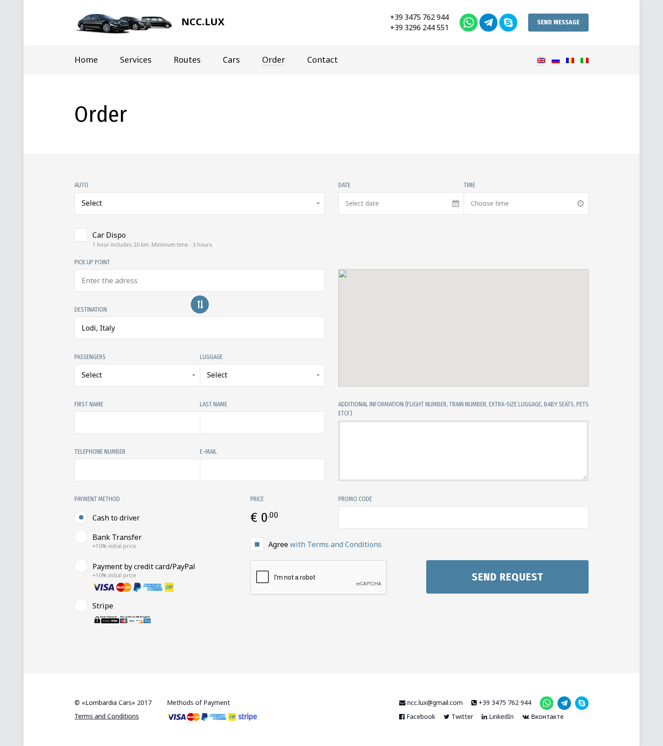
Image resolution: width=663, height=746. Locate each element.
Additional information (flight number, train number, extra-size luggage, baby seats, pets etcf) (463, 409)
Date (344, 185)
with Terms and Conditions (336, 544)
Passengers (90, 357)
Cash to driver (116, 518)
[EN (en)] (541, 59)
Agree (325, 544)
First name (88, 404)
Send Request (507, 577)
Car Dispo (152, 239)
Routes (187, 59)
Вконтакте (546, 716)
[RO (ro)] (570, 59)
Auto (81, 185)
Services (136, 59)
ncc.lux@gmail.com (434, 702)
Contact (322, 59)
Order (273, 59)
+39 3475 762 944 (419, 17)
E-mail (208, 452)
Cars (231, 59)
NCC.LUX (202, 21)
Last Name (213, 404)
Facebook (420, 716)
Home (86, 59)
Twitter (461, 716)
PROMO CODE (355, 499)
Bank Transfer (117, 541)
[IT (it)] (584, 59)
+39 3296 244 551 (419, 27)
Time (469, 185)
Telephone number (99, 452)
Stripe (102, 606)
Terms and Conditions (106, 716)
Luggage (211, 357)
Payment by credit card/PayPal (143, 571)
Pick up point (92, 262)
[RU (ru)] (556, 59)
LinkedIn (500, 716)
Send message (558, 22)
